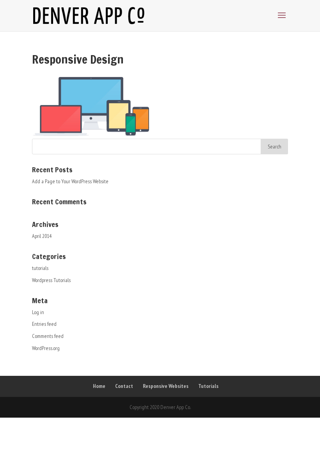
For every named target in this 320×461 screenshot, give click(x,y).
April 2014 (42, 235)
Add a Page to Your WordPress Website (70, 181)
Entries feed (44, 323)
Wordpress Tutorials (51, 280)
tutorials (40, 268)
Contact (124, 386)
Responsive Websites (165, 386)
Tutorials (208, 386)
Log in (38, 312)
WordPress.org (46, 348)
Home (99, 386)
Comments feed (48, 335)
